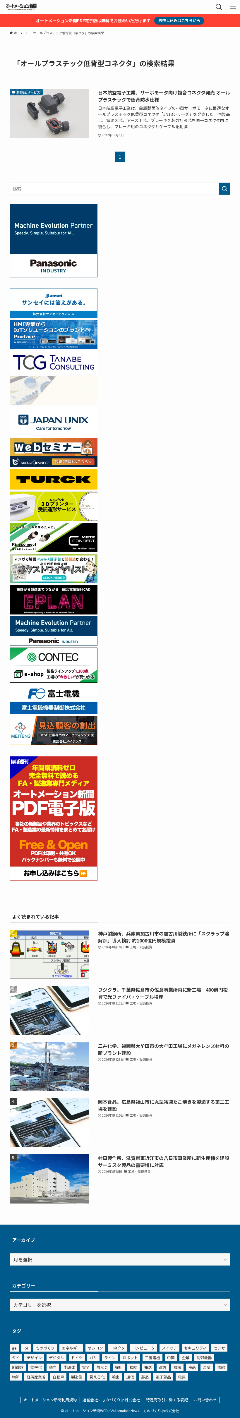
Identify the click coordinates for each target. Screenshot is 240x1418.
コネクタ (117, 1348)
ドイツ (77, 1357)
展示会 (102, 1367)
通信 (130, 1377)
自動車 (58, 1377)
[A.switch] (53, 518)
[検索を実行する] (224, 189)
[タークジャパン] (53, 487)
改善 (163, 1367)
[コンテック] (53, 680)
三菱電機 (152, 1357)
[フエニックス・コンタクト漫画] (53, 581)
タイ (16, 1357)
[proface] (53, 347)
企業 (185, 1357)
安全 (86, 1367)
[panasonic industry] (53, 275)
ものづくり (45, 1348)
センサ (219, 1348)
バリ (93, 1357)
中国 (171, 1357)
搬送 (148, 1367)
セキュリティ (195, 1348)
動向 (52, 1367)
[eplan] (53, 612)
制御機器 (204, 1357)
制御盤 (17, 1367)
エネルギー (71, 1348)
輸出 (115, 1377)
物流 (16, 1377)
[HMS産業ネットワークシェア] (53, 402)
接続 (133, 1367)
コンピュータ (143, 1348)
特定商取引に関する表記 (167, 1399)
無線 (221, 1367)
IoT (26, 1348)
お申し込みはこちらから (179, 20)
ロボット (130, 1357)
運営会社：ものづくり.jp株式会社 (111, 1399)
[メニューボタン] (233, 7)
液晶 (192, 1367)
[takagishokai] (53, 465)
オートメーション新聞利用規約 (50, 1399)
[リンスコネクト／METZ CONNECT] (53, 550)
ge (14, 1348)
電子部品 (163, 1377)
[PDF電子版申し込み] (53, 878)
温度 (206, 1367)
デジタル (56, 1357)
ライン (110, 1357)
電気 (182, 1377)
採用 (119, 1367)
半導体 (69, 1367)
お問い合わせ (205, 1399)
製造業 (77, 1377)
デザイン (34, 1357)
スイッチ (169, 1348)
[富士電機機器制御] (53, 711)
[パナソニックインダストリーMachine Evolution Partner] (53, 643)
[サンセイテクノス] (53, 315)
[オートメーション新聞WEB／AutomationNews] (21, 7)
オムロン (95, 1348)
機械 (177, 1367)
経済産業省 (36, 1377)
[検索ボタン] (219, 7)
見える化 (97, 1377)
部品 (145, 1377)
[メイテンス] (53, 742)
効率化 (36, 1367)
